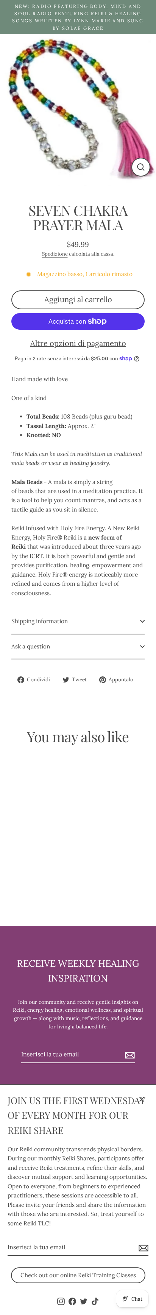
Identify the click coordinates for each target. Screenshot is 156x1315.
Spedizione (55, 254)
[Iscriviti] (142, 1247)
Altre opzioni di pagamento (78, 343)
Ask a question (30, 646)
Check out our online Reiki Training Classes (78, 1275)
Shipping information (39, 621)
